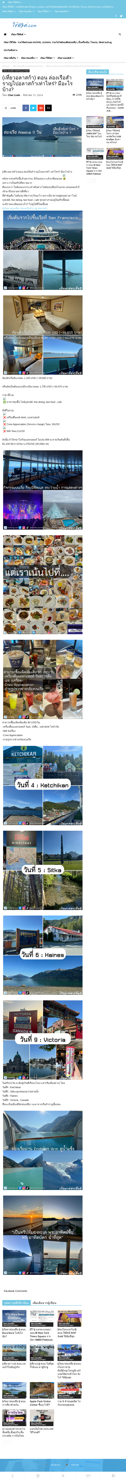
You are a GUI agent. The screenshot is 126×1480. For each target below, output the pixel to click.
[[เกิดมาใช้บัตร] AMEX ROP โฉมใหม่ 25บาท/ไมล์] (95, 122)
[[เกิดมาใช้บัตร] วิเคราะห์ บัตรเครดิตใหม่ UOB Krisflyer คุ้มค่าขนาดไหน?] (115, 122)
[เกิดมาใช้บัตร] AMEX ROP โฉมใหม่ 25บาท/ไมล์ (94, 133)
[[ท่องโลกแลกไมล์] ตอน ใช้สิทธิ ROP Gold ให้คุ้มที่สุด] (70, 1318)
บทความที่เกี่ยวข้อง (16, 1303)
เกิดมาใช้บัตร (43, 11)
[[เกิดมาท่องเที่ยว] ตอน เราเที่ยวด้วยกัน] (14, 1390)
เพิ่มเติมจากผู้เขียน (44, 1303)
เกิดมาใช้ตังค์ (14, 2)
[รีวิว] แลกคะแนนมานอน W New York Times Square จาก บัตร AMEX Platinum (94, 168)
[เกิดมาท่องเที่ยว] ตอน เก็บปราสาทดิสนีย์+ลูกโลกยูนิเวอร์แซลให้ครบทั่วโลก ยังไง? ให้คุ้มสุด (69, 1370)
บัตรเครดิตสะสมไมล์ (94, 126)
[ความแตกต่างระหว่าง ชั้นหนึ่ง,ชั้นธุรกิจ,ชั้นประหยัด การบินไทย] (14, 1417)
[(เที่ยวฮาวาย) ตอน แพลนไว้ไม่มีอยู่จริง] (14, 1352)
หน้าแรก (6, 66)
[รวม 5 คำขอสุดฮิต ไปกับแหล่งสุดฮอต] (70, 1390)
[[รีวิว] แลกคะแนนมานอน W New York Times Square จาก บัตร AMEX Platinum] (42, 1318)
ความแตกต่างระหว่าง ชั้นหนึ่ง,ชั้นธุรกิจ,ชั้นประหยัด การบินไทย (13, 1432)
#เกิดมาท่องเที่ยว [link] (11, 208)
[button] (120, 34)
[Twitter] (121, 16)
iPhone (34, 1397)
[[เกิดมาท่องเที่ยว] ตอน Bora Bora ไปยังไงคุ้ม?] (14, 1318)
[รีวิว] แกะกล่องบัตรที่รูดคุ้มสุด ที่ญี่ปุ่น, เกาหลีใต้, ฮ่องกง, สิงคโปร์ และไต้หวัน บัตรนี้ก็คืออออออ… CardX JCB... (115, 102)
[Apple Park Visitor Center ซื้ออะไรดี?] (42, 1390)
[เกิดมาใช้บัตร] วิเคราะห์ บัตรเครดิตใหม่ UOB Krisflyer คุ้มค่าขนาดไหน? (113, 136)
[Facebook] (115, 16)
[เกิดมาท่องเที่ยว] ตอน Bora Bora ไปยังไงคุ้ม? (13, 1333)
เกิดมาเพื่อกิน (7, 11)
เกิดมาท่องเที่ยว (25, 11)
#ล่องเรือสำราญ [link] (29, 208)
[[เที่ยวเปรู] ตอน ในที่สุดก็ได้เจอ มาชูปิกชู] (42, 1352)
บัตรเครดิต (111, 89)
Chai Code (14, 95)
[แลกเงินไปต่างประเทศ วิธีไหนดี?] (42, 1417)
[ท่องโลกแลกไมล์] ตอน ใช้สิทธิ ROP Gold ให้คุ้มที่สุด (67, 1333)
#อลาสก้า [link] (43, 208)
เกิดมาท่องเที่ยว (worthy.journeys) (27, 66)
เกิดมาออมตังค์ (60, 11)
